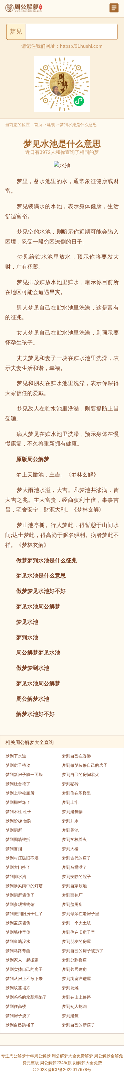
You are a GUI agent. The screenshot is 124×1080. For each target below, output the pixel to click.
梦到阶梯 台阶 (18, 821)
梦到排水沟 (16, 876)
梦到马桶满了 (74, 867)
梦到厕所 (14, 830)
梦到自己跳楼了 (20, 1025)
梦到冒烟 (14, 848)
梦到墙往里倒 (18, 932)
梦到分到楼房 (74, 960)
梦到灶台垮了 (18, 783)
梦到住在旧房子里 (78, 932)
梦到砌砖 (70, 783)
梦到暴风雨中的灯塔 (24, 886)
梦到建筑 (70, 1015)
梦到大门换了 (18, 867)
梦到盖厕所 (72, 904)
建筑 (51, 124)
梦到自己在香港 (76, 756)
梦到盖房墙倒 (18, 923)
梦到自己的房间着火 (80, 774)
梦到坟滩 (70, 988)
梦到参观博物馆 (20, 904)
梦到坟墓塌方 (18, 988)
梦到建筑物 (72, 811)
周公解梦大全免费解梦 (72, 1056)
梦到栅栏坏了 (18, 802)
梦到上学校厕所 (20, 793)
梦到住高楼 (16, 1006)
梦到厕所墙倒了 (20, 895)
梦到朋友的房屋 (76, 941)
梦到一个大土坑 (76, 923)
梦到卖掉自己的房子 (24, 969)
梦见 (16, 31)
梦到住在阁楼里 (76, 793)
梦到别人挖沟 (74, 1006)
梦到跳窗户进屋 (76, 978)
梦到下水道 (16, 756)
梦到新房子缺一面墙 (24, 774)
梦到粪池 (70, 830)
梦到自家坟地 (74, 886)
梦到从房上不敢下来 (24, 978)
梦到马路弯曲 (18, 950)
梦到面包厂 (72, 895)
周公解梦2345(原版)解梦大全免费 (71, 1062)
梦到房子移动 (18, 765)
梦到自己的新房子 (78, 1025)
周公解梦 (42, 1056)
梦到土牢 (70, 802)
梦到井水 (70, 821)
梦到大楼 (70, 848)
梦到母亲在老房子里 (80, 913)
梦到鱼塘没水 (18, 941)
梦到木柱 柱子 (18, 811)
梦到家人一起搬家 (22, 960)
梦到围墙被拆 (18, 839)
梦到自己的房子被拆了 (82, 950)
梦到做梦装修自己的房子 (84, 765)
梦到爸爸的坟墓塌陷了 (26, 997)
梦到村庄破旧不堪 (22, 858)
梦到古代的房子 (76, 858)
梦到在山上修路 (76, 997)
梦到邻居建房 (74, 969)
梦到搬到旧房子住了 (24, 913)
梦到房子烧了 (18, 1015)
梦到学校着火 (74, 839)
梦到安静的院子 (76, 876)
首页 (38, 124)
